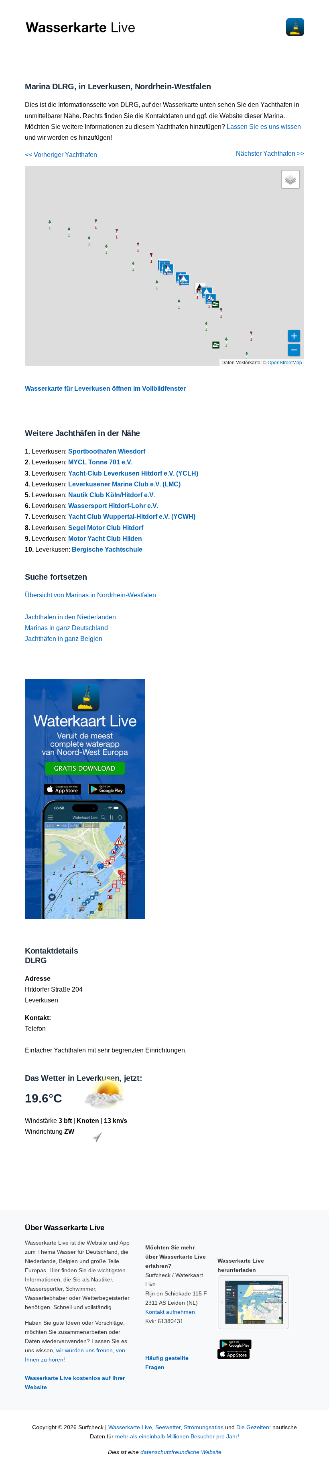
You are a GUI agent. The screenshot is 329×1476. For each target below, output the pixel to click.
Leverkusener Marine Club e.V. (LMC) (124, 484)
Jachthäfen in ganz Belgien (63, 638)
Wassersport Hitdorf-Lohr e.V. (113, 505)
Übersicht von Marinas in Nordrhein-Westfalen (90, 595)
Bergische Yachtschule (107, 549)
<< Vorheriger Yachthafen (61, 154)
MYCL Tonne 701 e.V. (100, 462)
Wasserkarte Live (130, 1427)
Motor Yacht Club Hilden (105, 538)
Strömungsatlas (203, 1427)
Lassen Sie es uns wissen (264, 126)
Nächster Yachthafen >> (270, 153)
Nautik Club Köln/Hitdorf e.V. (111, 495)
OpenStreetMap (285, 362)
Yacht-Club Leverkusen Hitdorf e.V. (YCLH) (133, 473)
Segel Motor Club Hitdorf (105, 527)
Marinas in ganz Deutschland (66, 628)
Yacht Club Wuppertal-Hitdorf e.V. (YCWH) (131, 516)
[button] (226, 346)
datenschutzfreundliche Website (180, 1452)
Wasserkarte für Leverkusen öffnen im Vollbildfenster (105, 388)
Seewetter (168, 1427)
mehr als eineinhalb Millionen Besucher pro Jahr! (177, 1437)
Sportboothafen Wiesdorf (106, 451)
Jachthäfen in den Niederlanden (70, 617)
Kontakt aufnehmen (170, 1312)
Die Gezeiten (252, 1427)
